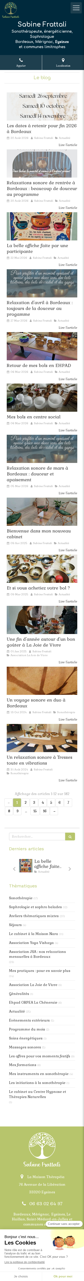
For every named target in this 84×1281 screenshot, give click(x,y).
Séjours (15, 925)
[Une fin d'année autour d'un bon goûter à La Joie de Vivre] (42, 620)
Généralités (19, 993)
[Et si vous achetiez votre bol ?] (42, 569)
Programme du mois (27, 1029)
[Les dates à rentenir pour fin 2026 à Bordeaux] (42, 106)
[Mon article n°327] (42, 163)
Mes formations (22, 1065)
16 (45, 811)
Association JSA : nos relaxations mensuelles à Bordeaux (37, 954)
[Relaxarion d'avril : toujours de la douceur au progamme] (42, 283)
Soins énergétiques (26, 1038)
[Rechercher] (70, 836)
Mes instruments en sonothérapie (39, 1073)
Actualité (17, 1011)
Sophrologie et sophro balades (35, 907)
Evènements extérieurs (29, 1020)
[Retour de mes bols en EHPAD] (42, 346)
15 (35, 811)
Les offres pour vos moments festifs (39, 1056)
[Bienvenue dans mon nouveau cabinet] (42, 512)
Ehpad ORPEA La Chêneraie (33, 1002)
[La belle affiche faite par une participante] (42, 226)
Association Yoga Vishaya (31, 942)
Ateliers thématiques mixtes (34, 916)
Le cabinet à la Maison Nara (33, 933)
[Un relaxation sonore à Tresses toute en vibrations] (42, 738)
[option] (26, 867)
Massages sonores (25, 1047)
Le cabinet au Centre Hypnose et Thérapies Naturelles (37, 1094)
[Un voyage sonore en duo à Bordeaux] (42, 681)
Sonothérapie (20, 898)
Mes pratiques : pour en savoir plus (39, 970)
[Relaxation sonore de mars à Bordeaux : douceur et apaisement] (42, 449)
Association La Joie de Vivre (33, 984)
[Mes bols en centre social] (42, 398)
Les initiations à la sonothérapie (37, 1082)
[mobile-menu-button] (76, 7)
